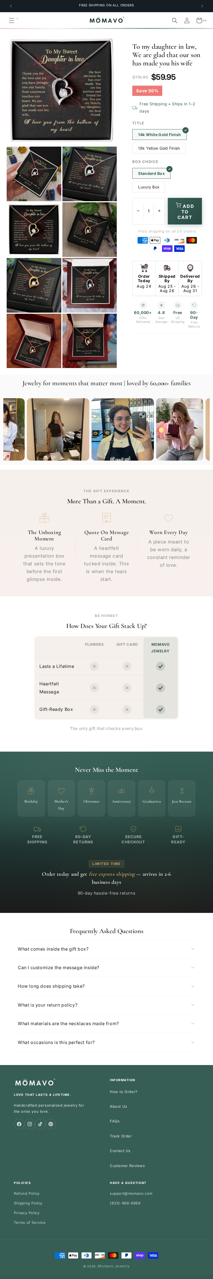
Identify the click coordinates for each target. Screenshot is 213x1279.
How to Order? (124, 1091)
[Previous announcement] (11, 6)
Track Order (121, 1136)
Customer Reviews (127, 1165)
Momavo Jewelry (114, 1266)
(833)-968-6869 (125, 1203)
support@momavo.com (131, 1193)
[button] (12, 20)
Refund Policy (27, 1193)
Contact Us (120, 1150)
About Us (118, 1106)
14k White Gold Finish (159, 134)
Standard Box (151, 173)
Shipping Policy (28, 1203)
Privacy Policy (26, 1213)
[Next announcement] (202, 6)
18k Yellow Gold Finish (159, 148)
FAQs (115, 1121)
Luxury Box (148, 187)
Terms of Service (30, 1222)
